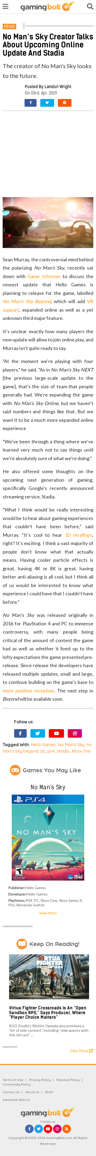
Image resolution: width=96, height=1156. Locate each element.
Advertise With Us (16, 1100)
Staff (49, 1092)
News (9, 26)
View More (48, 913)
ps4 (51, 751)
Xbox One (81, 751)
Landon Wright (58, 86)
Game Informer (44, 276)
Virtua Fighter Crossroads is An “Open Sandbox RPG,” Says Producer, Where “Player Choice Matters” (48, 1012)
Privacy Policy (40, 1080)
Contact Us (11, 1092)
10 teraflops (79, 535)
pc (43, 751)
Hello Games (43, 744)
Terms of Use (13, 1080)
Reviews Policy (68, 1080)
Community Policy (16, 1084)
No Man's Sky (71, 744)
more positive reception (28, 690)
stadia (63, 751)
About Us (32, 1092)
